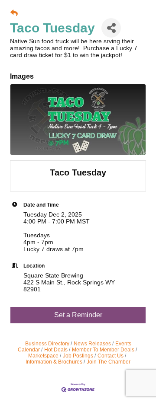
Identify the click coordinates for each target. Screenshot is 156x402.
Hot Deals (56, 350)
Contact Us (111, 356)
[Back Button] (14, 13)
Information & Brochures (54, 362)
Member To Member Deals (103, 350)
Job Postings (78, 356)
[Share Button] (111, 28)
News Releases (92, 344)
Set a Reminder (78, 315)
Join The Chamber (108, 362)
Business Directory (47, 344)
